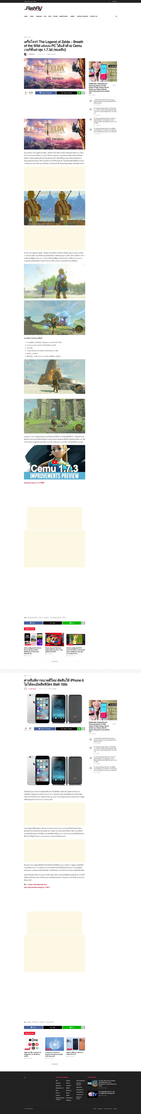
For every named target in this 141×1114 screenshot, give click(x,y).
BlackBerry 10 (59, 1088)
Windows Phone (79, 1097)
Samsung (39, 16)
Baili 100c (35, 1022)
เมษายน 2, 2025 (28, 655)
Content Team (32, 689)
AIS (57, 1080)
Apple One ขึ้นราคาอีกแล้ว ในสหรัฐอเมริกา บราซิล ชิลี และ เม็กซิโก (32, 1054)
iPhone (55, 16)
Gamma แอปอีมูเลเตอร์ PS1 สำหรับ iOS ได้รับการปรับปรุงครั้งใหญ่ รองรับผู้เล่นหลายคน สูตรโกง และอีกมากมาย (75, 650)
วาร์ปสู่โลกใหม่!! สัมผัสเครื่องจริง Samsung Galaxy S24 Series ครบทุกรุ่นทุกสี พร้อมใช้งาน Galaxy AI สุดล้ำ (105, 101)
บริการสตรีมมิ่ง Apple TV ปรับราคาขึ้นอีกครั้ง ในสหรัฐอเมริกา (107, 1092)
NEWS (31, 16)
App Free (27, 644)
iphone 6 (42, 1022)
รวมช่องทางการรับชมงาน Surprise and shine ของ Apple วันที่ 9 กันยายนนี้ (54, 1054)
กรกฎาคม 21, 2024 (71, 655)
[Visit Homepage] (33, 8)
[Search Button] (116, 16)
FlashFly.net (30, 1108)
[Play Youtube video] (54, 462)
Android (58, 1083)
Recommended (80, 1080)
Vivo (45, 16)
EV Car (57, 1093)
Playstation (69, 1098)
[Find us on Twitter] (111, 1)
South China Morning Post (37, 884)
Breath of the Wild (32, 617)
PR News (68, 1100)
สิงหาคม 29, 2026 (49, 1058)
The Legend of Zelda (55, 617)
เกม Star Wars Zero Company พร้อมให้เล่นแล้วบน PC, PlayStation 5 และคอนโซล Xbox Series (108, 1083)
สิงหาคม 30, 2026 (28, 1058)
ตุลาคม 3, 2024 (49, 653)
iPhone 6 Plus (50, 1022)
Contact (115, 1108)
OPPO (49, 16)
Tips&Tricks (79, 1092)
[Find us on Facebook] (109, 1)
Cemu (40, 617)
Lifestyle (68, 1085)
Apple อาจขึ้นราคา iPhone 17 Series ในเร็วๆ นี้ (74, 1053)
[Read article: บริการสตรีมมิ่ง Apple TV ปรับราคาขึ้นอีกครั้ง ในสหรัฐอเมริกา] (92, 1094)
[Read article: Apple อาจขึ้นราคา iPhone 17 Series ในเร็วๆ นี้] (75, 1044)
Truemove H (79, 1094)
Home (25, 16)
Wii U (64, 617)
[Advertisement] (87, 8)
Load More (55, 661)
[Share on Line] (79, 92)
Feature (58, 1095)
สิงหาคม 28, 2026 (70, 1056)
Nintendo (53, 54)
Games (72, 16)
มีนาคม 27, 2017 (41, 54)
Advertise (100, 1108)
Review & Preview (82, 16)
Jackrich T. (32, 54)
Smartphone (63, 16)
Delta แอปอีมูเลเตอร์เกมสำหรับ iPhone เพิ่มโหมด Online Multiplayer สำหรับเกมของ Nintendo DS (32, 650)
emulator (46, 617)
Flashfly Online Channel (60, 1098)
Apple (29, 1022)
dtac (57, 1090)
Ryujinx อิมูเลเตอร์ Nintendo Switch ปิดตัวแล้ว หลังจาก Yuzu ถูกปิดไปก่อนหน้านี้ (54, 650)
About (94, 1108)
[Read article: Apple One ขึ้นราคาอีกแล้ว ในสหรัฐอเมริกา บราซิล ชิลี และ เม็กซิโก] (33, 1044)
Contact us (114, 1)
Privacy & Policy (108, 1108)
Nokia (67, 1093)
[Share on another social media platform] (83, 92)
